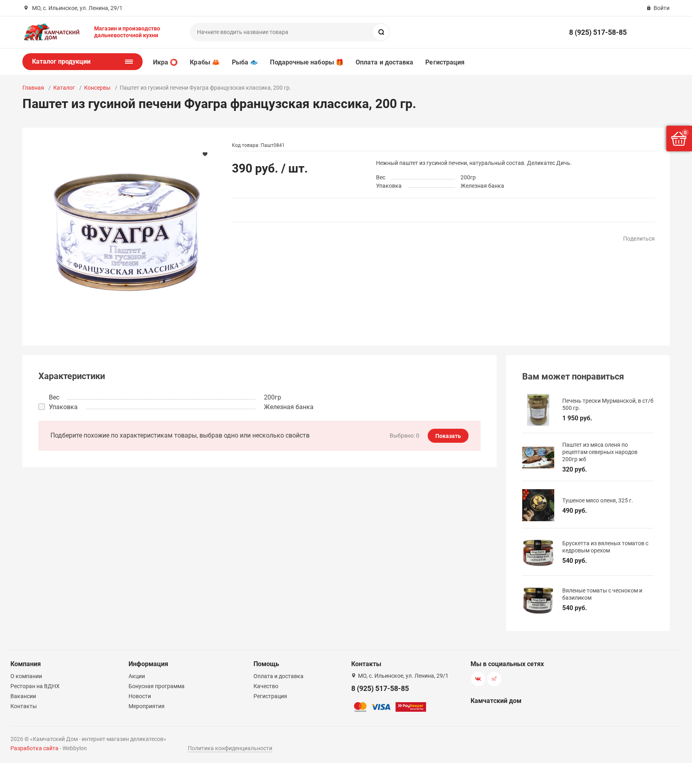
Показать (448, 436)
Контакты (23, 706)
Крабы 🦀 (205, 62)
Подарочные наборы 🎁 (307, 62)
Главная (33, 87)
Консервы (97, 87)
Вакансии (23, 696)
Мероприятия (147, 706)
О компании (26, 676)
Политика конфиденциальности (230, 748)
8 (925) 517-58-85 (598, 32)
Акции (137, 676)
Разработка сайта (34, 748)
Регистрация (445, 62)
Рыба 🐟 (245, 62)
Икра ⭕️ (165, 62)
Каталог (64, 87)
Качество (265, 686)
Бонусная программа (157, 686)
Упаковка (63, 407)
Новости (140, 696)
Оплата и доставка (384, 62)
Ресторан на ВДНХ (35, 686)
